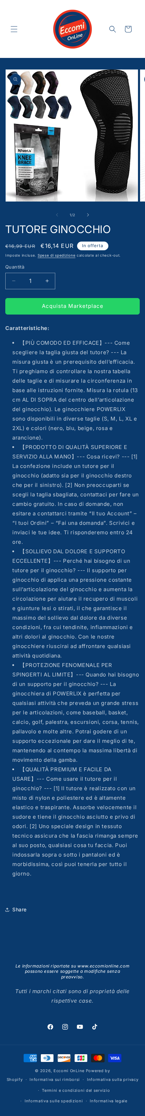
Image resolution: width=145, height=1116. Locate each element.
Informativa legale (108, 1100)
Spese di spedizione (56, 255)
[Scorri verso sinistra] (57, 215)
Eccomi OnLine (68, 1070)
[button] (14, 29)
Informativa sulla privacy (113, 1079)
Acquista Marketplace (72, 306)
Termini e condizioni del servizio (76, 1090)
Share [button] (19, 909)
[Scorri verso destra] (88, 215)
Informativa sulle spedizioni (54, 1100)
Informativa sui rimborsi (55, 1079)
